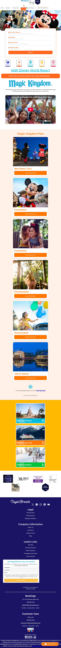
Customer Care (30, 533)
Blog (30, 536)
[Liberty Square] (30, 356)
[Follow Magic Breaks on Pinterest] (45, 504)
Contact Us (30, 530)
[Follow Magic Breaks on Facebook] (37, 504)
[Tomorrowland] (30, 315)
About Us (30, 527)
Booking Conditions (30, 518)
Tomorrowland (21, 333)
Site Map (30, 545)
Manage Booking (23, 10)
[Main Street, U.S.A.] (30, 151)
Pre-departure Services (30, 553)
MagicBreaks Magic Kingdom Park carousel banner (30, 21)
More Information (30, 173)
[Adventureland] (30, 274)
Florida (7, 7)
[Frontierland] (30, 233)
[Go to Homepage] (2, 8)
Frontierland (20, 250)
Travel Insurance (30, 550)
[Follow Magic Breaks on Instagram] (41, 504)
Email (6, 572)
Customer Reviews (30, 547)
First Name (7, 567)
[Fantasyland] (30, 192)
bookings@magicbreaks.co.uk (30, 605)
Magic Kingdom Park (43, 7)
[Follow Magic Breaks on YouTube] (48, 504)
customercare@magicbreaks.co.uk (30, 623)
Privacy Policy (30, 512)
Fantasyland (20, 210)
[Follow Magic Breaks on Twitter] (33, 504)
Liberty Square (21, 374)
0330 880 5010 (40, 390)
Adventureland (21, 292)
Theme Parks (16, 7)
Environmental (30, 556)
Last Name (7, 570)
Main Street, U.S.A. (23, 168)
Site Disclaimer (30, 515)
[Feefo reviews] (32, 4)
